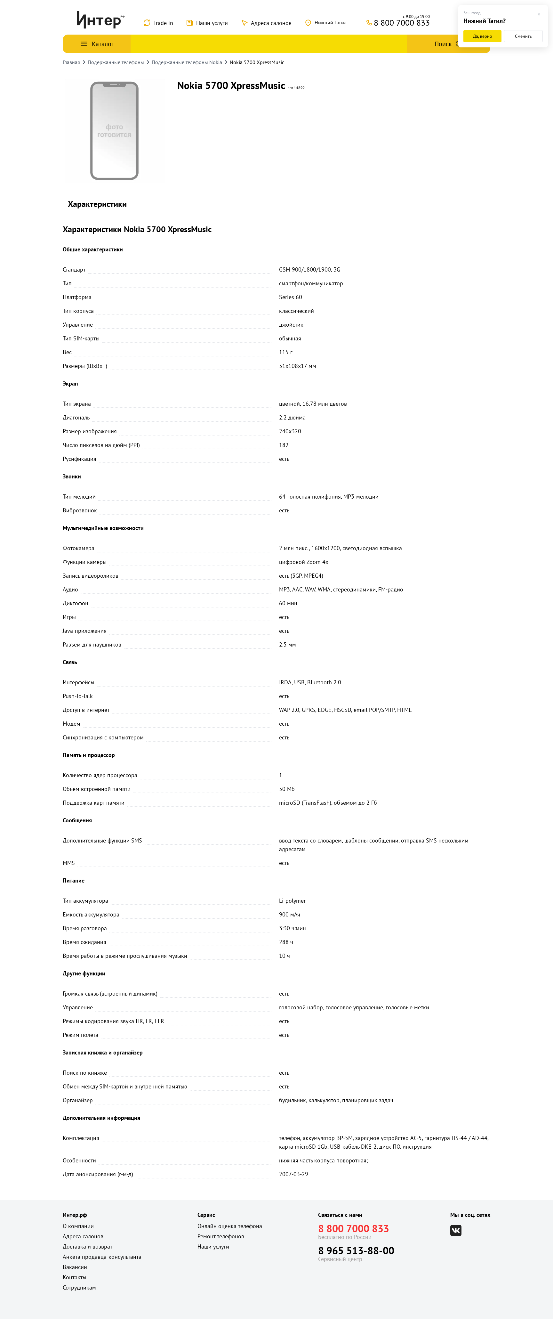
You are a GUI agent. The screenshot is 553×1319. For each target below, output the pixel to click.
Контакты (74, 1277)
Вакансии (75, 1267)
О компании (78, 1226)
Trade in (163, 23)
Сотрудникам (79, 1287)
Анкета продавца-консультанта (102, 1256)
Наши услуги (212, 23)
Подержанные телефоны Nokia (187, 62)
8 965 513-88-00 (356, 1250)
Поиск (443, 44)
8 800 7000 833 (353, 1228)
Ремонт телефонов (220, 1236)
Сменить (523, 36)
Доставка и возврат (87, 1246)
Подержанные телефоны (116, 62)
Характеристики (97, 204)
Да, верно (482, 36)
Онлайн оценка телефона (229, 1226)
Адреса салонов (271, 23)
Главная (71, 62)
